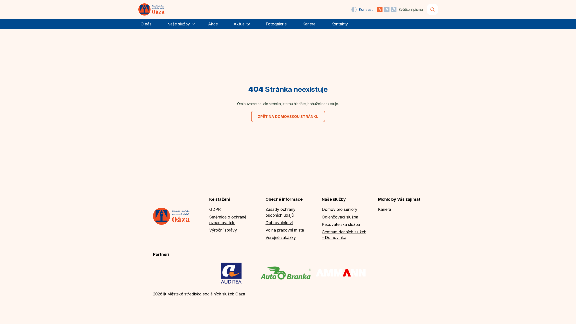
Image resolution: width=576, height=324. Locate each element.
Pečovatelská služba (341, 224)
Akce (213, 24)
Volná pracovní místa (285, 230)
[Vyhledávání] (432, 9)
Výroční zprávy (223, 230)
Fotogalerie (276, 24)
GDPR (215, 209)
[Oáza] (151, 9)
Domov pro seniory (339, 209)
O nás (146, 24)
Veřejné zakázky (281, 237)
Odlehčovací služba (340, 217)
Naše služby (178, 24)
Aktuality (242, 24)
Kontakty (339, 24)
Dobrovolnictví (279, 222)
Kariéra (308, 24)
